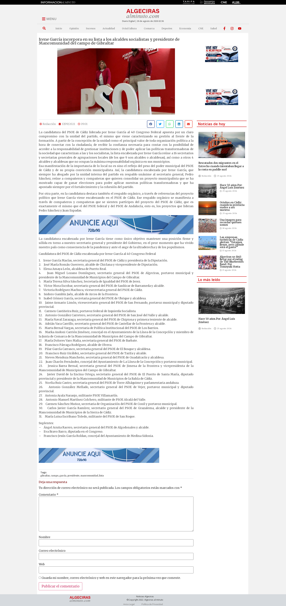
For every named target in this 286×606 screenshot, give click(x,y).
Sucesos (90, 28)
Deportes (167, 28)
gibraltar (45, 475)
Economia (185, 28)
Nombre (44, 537)
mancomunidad (89, 475)
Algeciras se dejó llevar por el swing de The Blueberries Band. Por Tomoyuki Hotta (232, 261)
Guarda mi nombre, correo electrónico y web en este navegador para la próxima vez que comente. (111, 578)
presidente (73, 475)
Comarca (149, 28)
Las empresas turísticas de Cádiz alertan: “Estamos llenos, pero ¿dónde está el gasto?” (232, 242)
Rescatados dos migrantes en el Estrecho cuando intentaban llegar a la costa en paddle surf (221, 166)
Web (42, 564)
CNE (200, 28)
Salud (213, 28)
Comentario (48, 494)
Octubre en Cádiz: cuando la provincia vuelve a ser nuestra (232, 206)
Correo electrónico (52, 550)
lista (101, 475)
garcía (62, 475)
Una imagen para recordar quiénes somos (230, 222)
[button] (44, 28)
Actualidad (109, 28)
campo (54, 475)
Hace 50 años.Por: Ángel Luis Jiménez (232, 186)
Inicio (58, 28)
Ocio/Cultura (129, 28)
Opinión (74, 28)
